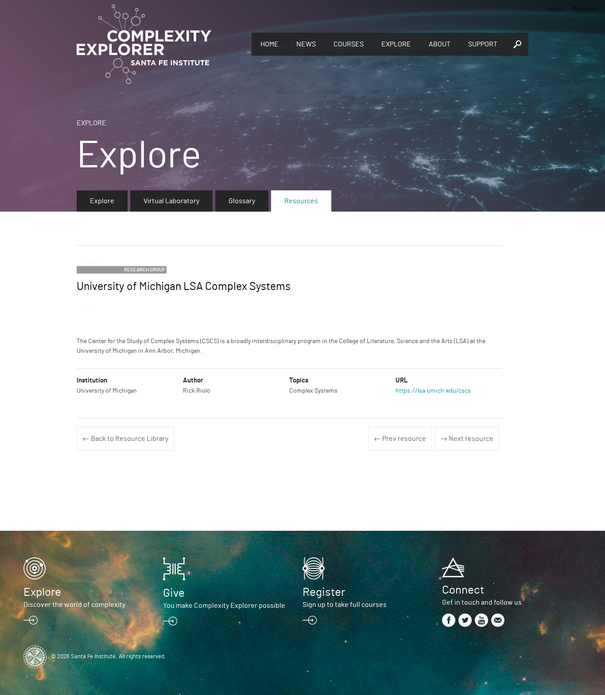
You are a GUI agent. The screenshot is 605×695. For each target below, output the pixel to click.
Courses (349, 44)
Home (269, 44)
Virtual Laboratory (171, 201)
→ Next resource (466, 438)
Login (554, 9)
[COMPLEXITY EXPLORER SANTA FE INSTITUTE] (160, 44)
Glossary (242, 201)
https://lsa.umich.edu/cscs (433, 391)
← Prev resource (400, 438)
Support (482, 44)
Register (584, 9)
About (439, 44)
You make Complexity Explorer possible (224, 605)
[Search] (517, 44)
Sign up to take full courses (344, 604)
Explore (396, 44)
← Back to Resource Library (125, 438)
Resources (301, 201)
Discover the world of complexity (74, 604)
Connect (463, 590)
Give (174, 593)
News (306, 44)
